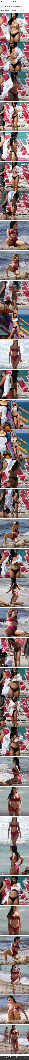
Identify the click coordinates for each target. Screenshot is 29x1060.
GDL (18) (3, 277)
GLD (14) (3, 99)
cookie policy (15, 1058)
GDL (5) (2, 873)
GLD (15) (3, 754)
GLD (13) (3, 158)
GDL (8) (2, 605)
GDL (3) (2, 813)
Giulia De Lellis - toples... (18, 6)
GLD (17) (3, 694)
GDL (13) (3, 1051)
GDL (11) (3, 635)
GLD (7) (2, 664)
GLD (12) (3, 396)
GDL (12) (3, 1022)
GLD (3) (2, 188)
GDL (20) (3, 545)
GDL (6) (2, 843)
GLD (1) (2, 39)
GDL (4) (2, 992)
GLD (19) (3, 128)
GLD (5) (2, 69)
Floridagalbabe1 (7, 6)
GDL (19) (3, 962)
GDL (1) (2, 367)
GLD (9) (2, 307)
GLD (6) (2, 337)
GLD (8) (2, 516)
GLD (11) (3, 486)
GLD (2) (2, 426)
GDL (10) (3, 248)
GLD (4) (2, 456)
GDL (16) (3, 932)
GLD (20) (3, 724)
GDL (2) (2, 783)
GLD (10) (3, 218)
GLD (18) (3, 903)
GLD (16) (3, 575)
